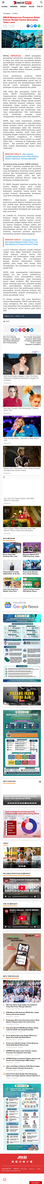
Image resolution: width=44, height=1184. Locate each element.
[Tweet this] (31, 25)
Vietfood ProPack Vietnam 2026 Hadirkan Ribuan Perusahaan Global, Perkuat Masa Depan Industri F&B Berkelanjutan (32, 590)
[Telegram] (31, 330)
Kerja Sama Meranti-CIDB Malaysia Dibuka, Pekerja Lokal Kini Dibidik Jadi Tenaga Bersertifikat (22, 1029)
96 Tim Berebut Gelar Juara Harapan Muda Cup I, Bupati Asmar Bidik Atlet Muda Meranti (21, 1036)
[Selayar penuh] (38, 896)
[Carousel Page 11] (33, 803)
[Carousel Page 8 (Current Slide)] (26, 803)
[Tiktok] (27, 330)
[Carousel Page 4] (16, 803)
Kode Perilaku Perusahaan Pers (11, 1171)
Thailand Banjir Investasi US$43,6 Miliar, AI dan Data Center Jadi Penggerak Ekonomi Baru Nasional (11, 573)
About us (31, 1169)
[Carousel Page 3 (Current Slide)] (24, 866)
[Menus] (3, 2)
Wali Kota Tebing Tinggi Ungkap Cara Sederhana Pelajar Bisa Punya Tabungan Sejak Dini (21, 1006)
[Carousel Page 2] (11, 803)
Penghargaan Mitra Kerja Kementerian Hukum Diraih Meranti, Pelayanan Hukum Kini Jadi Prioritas (22, 1021)
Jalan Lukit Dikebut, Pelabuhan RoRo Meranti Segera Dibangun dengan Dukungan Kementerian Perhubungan (23, 1067)
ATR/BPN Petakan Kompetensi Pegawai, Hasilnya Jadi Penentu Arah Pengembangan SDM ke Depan (23, 1059)
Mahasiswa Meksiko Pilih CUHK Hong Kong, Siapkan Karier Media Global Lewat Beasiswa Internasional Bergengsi (31, 555)
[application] (22, 887)
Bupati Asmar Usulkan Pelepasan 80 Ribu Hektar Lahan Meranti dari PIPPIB (21, 797)
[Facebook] (12, 330)
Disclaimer (24, 1169)
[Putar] (6, 896)
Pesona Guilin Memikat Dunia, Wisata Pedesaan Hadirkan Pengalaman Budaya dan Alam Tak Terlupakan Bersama (30, 573)
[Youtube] (24, 330)
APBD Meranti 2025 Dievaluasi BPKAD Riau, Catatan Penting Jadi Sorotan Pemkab (22, 1013)
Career (39, 1169)
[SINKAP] (22, 3)
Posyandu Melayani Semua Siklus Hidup (20, 862)
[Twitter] (16, 330)
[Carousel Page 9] (28, 803)
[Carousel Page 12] (35, 803)
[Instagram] (20, 330)
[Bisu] (35, 896)
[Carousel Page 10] (31, 803)
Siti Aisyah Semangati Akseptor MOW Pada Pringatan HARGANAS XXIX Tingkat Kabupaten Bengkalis (32, 340)
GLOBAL (5, 26)
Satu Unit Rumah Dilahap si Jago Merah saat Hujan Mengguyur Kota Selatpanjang (11, 339)
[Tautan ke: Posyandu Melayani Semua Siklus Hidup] (22, 857)
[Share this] (28, 25)
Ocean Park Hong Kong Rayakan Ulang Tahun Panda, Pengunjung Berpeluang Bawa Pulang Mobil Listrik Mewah (11, 590)
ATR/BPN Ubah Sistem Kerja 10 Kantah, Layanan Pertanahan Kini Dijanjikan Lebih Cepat (21, 1052)
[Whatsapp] (38, 25)
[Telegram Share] (35, 25)
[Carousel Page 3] (13, 803)
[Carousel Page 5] (18, 803)
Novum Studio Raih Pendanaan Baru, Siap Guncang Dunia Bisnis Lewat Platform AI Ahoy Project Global (10, 555)
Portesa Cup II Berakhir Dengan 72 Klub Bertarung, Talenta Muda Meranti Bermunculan (22, 1044)
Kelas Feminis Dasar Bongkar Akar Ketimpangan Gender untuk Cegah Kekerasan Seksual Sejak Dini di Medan (23, 1075)
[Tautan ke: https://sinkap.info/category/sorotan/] (40, 782)
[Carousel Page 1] (8, 803)
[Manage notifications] (4, 1179)
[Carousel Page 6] (21, 803)
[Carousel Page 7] (23, 803)
